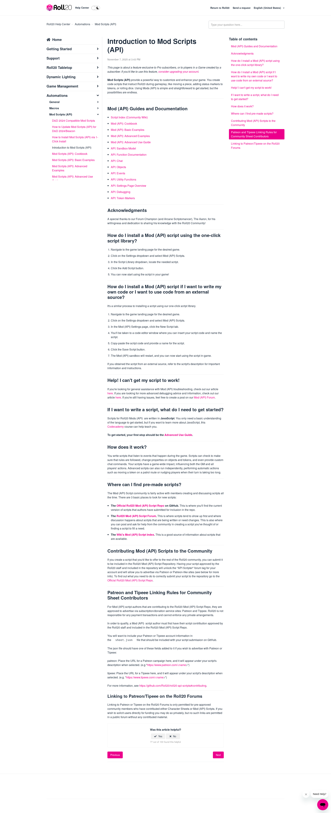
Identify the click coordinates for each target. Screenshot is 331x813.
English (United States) (268, 7)
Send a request (242, 7)
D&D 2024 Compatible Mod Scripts (73, 121)
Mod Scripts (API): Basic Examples (73, 160)
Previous (115, 755)
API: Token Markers (123, 198)
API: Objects (118, 167)
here (110, 393)
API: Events (118, 173)
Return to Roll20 (220, 7)
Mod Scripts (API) (105, 24)
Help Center (82, 7)
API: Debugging (120, 192)
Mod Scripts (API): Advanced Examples (69, 168)
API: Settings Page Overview (128, 186)
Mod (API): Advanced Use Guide (131, 142)
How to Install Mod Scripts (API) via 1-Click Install (75, 139)
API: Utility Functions (123, 179)
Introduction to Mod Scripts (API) (71, 147)
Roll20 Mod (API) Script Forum (136, 516)
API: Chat (117, 161)
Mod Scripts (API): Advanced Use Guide (72, 178)
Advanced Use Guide (178, 435)
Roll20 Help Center (58, 24)
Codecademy (115, 427)
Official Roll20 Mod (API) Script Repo (140, 506)
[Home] (59, 7)
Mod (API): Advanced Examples (130, 136)
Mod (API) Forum (204, 397)
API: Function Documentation (129, 155)
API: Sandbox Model (123, 148)
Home (57, 39)
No (174, 736)
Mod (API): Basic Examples (127, 130)
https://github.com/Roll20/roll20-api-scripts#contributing (172, 686)
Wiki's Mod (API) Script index (135, 535)
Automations (82, 24)
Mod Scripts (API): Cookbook (69, 154)
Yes (160, 736)
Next (218, 755)
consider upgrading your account (178, 72)
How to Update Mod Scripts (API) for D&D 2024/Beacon (74, 129)
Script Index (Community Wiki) (129, 117)
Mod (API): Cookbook (124, 123)
